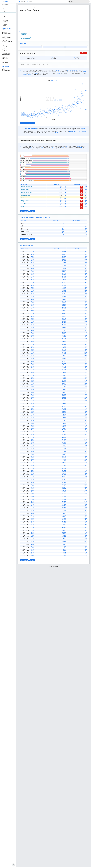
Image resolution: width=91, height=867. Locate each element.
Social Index (26, 7)
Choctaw (22, 206)
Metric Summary (24, 33)
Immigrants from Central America (27, 208)
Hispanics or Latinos (24, 200)
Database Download (5, 4)
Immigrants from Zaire (25, 189)
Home (21, 7)
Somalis (22, 198)
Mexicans (38, 7)
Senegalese (23, 194)
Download (84, 78)
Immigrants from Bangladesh (26, 186)
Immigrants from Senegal (25, 195)
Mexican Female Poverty (45, 7)
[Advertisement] (36, 21)
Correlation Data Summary (26, 37)
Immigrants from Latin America (27, 190)
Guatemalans (23, 203)
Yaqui (22, 187)
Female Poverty (32, 7)
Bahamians (23, 201)
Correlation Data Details (25, 38)
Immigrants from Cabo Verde (26, 192)
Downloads (31, 1)
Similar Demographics (25, 35)
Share (33, 211)
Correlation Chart (24, 34)
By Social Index (4, 15)
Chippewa (22, 204)
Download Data (25, 211)
